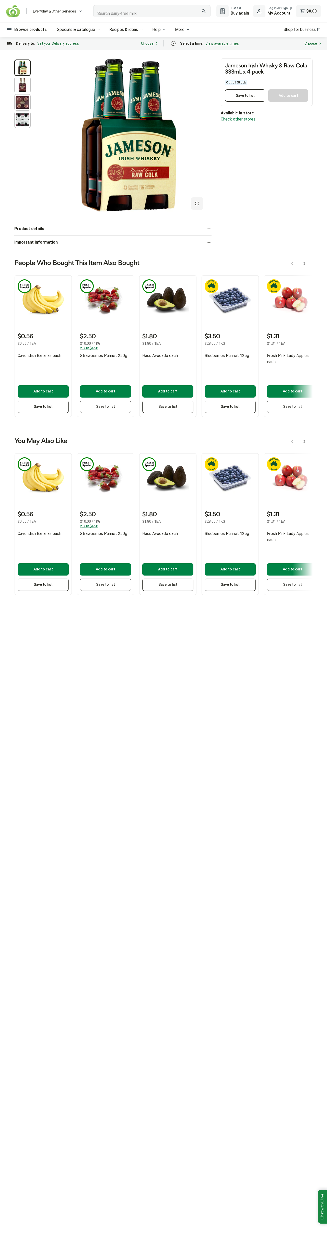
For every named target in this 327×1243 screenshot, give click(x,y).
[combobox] (152, 11)
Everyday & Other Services (54, 11)
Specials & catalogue (76, 29)
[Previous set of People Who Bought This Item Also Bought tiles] (292, 263)
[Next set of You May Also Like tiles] (304, 441)
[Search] (203, 11)
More (179, 29)
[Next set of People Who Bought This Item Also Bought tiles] (304, 263)
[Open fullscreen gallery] (197, 203)
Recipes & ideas (123, 29)
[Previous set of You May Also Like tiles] (292, 441)
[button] (22, 68)
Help (156, 29)
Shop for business (300, 29)
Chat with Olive (322, 1207)
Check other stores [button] (238, 119)
